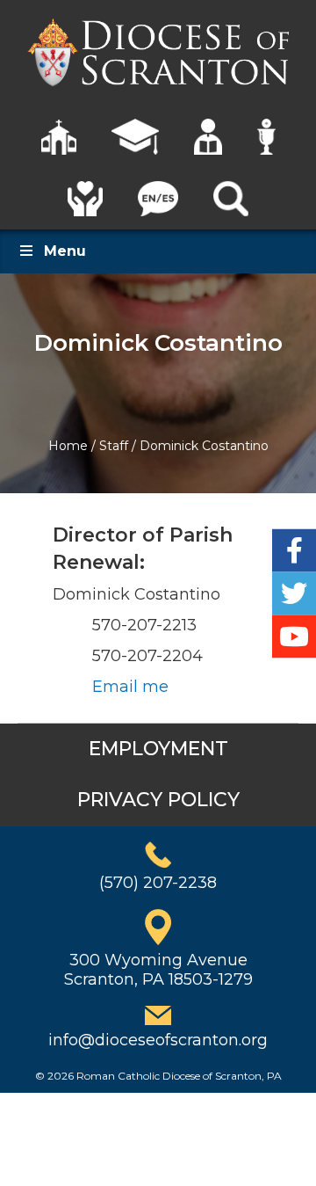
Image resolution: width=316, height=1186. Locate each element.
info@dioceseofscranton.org (158, 1040)
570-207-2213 (144, 625)
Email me (130, 686)
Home (68, 446)
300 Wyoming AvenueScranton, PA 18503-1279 (158, 969)
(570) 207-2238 (158, 882)
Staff (113, 446)
